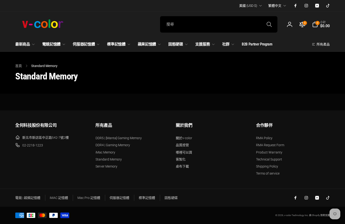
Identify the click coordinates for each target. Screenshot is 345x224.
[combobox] (218, 24)
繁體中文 (274, 5)
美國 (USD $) (248, 5)
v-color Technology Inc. (296, 215)
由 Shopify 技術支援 (319, 215)
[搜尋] (269, 24)
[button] (321, 24)
